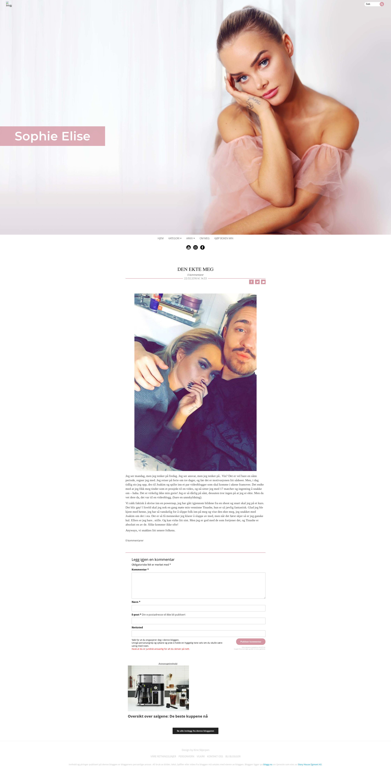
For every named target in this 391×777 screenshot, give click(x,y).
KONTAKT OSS (215, 756)
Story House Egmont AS (310, 764)
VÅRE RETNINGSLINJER (163, 756)
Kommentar (140, 569)
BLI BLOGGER (233, 756)
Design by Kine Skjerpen (195, 750)
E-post (158, 614)
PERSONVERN (186, 756)
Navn (136, 602)
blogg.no (267, 764)
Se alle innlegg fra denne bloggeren (195, 731)
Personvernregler (243, 649)
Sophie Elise (52, 136)
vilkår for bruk (254, 649)
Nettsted (137, 627)
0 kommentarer (195, 275)
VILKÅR (201, 756)
